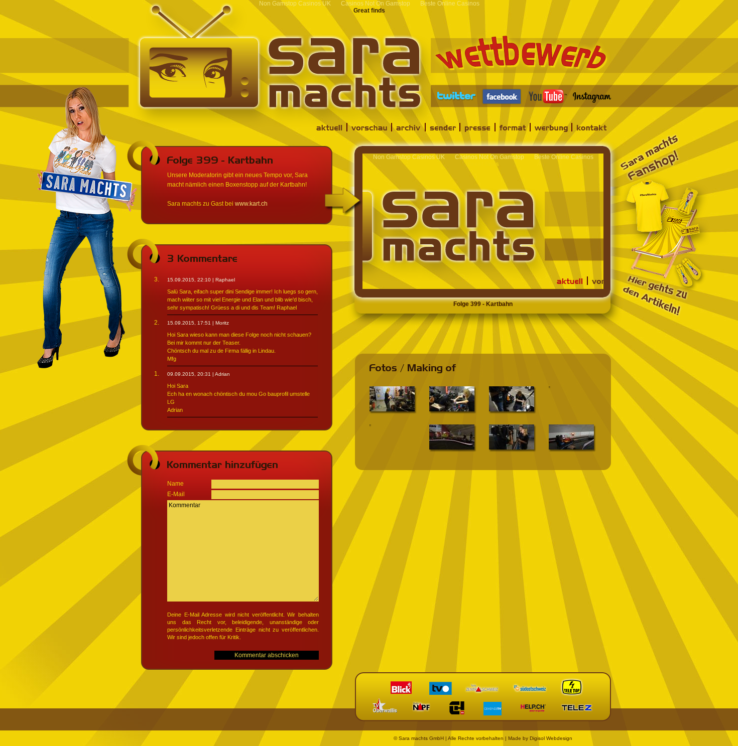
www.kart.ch (251, 203)
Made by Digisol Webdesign (540, 738)
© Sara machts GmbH (419, 738)
